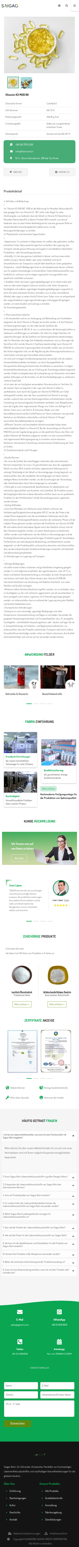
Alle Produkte (51, 1490)
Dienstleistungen (53, 1519)
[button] (29, 703)
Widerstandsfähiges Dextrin (57, 992)
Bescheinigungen (18, 1498)
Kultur (13, 1505)
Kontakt (13, 1519)
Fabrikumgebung (53, 1512)
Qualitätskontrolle (53, 1498)
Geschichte (15, 1512)
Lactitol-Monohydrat (22, 992)
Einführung (15, 1490)
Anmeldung (51, 1505)
